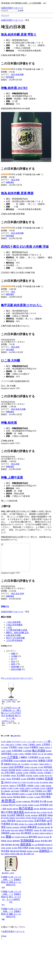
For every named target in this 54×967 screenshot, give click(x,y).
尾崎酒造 (48, 785)
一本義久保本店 (9, 744)
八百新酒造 (33, 757)
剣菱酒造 (22, 761)
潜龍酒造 (11, 821)
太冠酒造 (35, 775)
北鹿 (18, 764)
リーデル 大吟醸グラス (9, 699)
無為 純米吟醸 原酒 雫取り (19, 34)
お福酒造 (8, 741)
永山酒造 (11, 815)
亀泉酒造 (48, 751)
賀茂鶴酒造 (27, 840)
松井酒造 (18, 805)
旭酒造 (49, 794)
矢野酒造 (23, 827)
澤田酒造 (19, 821)
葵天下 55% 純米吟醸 (15, 638)
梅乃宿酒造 (26, 808)
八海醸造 (23, 757)
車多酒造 (44, 841)
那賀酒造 (8, 845)
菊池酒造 (18, 837)
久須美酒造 (27, 751)
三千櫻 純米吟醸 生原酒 (16, 630)
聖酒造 (18, 833)
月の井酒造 (29, 797)
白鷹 (35, 824)
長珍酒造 (14, 848)
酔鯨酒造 (41, 845)
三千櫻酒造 (17, 744)
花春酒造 (42, 833)
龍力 (3, 905)
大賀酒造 (47, 773)
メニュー (5, 15)
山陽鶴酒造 (6, 791)
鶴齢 (3, 919)
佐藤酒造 (50, 754)
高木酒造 (35, 851)
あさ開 (3, 741)
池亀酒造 (20, 815)
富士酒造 (36, 782)
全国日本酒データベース (12, 8)
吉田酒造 (19, 767)
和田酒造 (48, 767)
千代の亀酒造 (25, 764)
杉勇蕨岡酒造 (26, 801)
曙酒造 (23, 797)
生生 (18, 593)
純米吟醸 (20, 74)
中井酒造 (26, 747)
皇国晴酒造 (42, 824)
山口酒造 (16, 788)
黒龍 (32, 854)
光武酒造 (4, 757)
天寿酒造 (13, 775)
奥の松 (47, 775)
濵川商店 (25, 821)
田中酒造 (14, 824)
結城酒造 (13, 833)
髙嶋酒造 (7, 854)
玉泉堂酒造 (40, 820)
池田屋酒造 (34, 815)
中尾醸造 (34, 747)
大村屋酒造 (18, 773)
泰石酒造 (6, 818)
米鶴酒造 (5, 833)
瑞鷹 (48, 821)
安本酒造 (16, 779)
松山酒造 (36, 805)
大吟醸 (14, 656)
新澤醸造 (22, 794)
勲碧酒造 (14, 764)
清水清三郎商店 (20, 818)
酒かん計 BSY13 (16, 735)
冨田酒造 (47, 757)
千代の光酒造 (34, 764)
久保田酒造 (17, 751)
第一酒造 (43, 830)
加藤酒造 (7, 764)
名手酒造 (40, 767)
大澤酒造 (32, 773)
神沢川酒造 (40, 827)
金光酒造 (8, 848)
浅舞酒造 (12, 818)
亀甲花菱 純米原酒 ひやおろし (21, 305)
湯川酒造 (47, 818)
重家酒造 (48, 845)
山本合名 (42, 788)
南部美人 (47, 764)
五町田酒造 (6, 754)
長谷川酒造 (23, 848)
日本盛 (35, 794)
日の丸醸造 (28, 794)
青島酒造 (49, 848)
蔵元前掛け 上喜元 (8, 873)
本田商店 (8, 801)
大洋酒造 (25, 773)
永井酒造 (44, 812)
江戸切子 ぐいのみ (8, 721)
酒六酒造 (16, 845)
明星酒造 (10, 797)
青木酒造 (5, 851)
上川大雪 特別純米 (14, 640)
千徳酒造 (41, 764)
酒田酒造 (25, 844)
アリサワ (23, 741)
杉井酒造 (19, 801)
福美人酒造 (14, 830)
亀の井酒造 (38, 750)
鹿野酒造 (13, 854)
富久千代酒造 (22, 782)
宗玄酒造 (23, 779)
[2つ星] (4, 69)
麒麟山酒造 (19, 854)
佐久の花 (40, 754)
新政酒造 (15, 794)
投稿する (5, 606)
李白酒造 (35, 801)
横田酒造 (10, 294)
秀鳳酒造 (21, 830)
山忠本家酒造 (35, 788)
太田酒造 (41, 775)
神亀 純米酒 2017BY (14, 88)
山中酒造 (10, 788)
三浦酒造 (31, 745)
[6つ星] (12, 69)
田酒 (3, 887)
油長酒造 (42, 815)
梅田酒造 (36, 809)
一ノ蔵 (46, 741)
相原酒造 (9, 827)
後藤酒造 (8, 794)
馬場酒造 (29, 851)
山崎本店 (28, 788)
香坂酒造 (22, 851)
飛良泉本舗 (14, 851)
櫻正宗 (39, 812)
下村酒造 (12, 747)
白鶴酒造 (30, 824)
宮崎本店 (7, 782)
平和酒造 (38, 791)
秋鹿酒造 (28, 830)
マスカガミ (39, 741)
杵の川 (12, 805)
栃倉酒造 (9, 809)
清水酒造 (10, 350)
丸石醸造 (8, 751)
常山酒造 (32, 791)
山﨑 (12, 791)
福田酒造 (8, 830)
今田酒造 (21, 754)
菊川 (13, 837)
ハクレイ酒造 (31, 741)
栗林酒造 (15, 809)
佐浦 (45, 754)
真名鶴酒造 (15, 827)
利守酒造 (16, 761)
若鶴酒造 (48, 833)
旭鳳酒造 (4, 797)
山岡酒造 (22, 788)
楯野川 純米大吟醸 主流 (17, 633)
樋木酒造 (18, 812)
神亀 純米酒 (9, 422)
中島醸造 (41, 747)
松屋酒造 (30, 805)
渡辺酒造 (34, 818)
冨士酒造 (41, 757)
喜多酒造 (11, 770)
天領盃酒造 (28, 775)
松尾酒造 (24, 805)
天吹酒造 (6, 775)
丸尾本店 (47, 747)
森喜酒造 (43, 809)
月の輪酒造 (37, 797)
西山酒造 (46, 837)
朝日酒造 (46, 796)
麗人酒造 (27, 854)
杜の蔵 (43, 801)
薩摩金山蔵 (24, 837)
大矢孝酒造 (39, 773)
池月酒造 (27, 815)
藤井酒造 (33, 837)
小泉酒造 (36, 785)
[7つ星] (14, 69)
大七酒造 (45, 770)
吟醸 (13, 654)
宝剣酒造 (31, 779)
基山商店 (32, 770)
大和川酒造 (9, 772)
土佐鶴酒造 (25, 770)
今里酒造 (27, 754)
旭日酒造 (42, 794)
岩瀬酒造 (16, 791)
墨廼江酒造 (38, 770)
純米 (18, 180)
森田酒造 (50, 809)
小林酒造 (29, 786)
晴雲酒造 (10, 77)
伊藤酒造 (34, 754)
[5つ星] (10, 69)
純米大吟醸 (21, 409)
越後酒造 (37, 841)
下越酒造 (20, 747)
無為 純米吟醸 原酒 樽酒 (17, 193)
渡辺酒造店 (41, 818)
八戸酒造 (12, 757)
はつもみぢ (16, 742)
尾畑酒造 (4, 788)
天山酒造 (20, 775)
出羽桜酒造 (7, 760)
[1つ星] (2, 69)
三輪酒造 (38, 744)
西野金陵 (9, 841)
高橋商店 (44, 850)
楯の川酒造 (7, 812)
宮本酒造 (14, 782)
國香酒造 (18, 770)
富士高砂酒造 (44, 782)
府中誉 (45, 791)
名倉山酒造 (33, 767)
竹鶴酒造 (36, 830)
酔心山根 (34, 845)
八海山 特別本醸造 (14, 625)
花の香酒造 (35, 833)
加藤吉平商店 (32, 761)
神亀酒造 (10, 182)
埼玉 (13, 74)
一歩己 (9, 627)
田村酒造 (21, 824)
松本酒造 (44, 805)
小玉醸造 (42, 785)
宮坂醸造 (40, 779)
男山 (26, 824)
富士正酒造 (29, 782)
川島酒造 (24, 791)
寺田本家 (5, 785)
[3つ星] (6, 69)
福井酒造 (47, 827)
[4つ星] (8, 69)
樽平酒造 (33, 812)
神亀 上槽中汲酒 (12, 477)
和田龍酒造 (4, 770)
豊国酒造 (16, 841)
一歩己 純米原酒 (13, 622)
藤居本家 (40, 837)
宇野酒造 (8, 779)
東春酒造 (5, 805)
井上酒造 (15, 754)
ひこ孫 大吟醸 (10, 360)
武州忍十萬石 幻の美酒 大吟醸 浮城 (25, 246)
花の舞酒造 (26, 833)
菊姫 (8, 836)
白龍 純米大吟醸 (13, 635)
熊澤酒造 (31, 821)
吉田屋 (11, 767)
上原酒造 (45, 744)
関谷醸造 (31, 848)
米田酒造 (50, 830)
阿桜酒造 (37, 848)
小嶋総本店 (12, 785)
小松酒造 (21, 785)
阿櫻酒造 (43, 848)
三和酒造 (24, 744)
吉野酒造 (27, 767)
